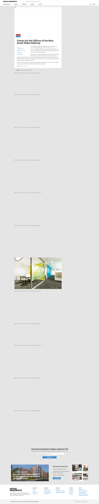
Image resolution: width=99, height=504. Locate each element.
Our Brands (46, 493)
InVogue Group (23, 66)
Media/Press (35, 492)
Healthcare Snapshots (83, 495)
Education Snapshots (83, 493)
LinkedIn (71, 493)
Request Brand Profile (60, 492)
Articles (40, 4)
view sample (64, 451)
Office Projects (6, 4)
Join (91, 4)
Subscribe (49, 457)
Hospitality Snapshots (83, 490)
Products (24, 4)
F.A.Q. (34, 490)
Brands (32, 4)
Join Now (56, 478)
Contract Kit (81, 489)
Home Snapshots (82, 492)
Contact (34, 493)
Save (19, 34)
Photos (15, 4)
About (34, 489)
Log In (94, 4)
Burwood (19, 50)
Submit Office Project (60, 490)
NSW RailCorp (20, 48)
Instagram (71, 489)
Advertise (58, 489)
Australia (23, 50)
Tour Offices (47, 489)
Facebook (71, 490)
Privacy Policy (77, 501)
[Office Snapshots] (14, 1)
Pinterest (71, 492)
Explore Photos (47, 490)
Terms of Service (84, 501)
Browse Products (48, 492)
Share (19, 36)
